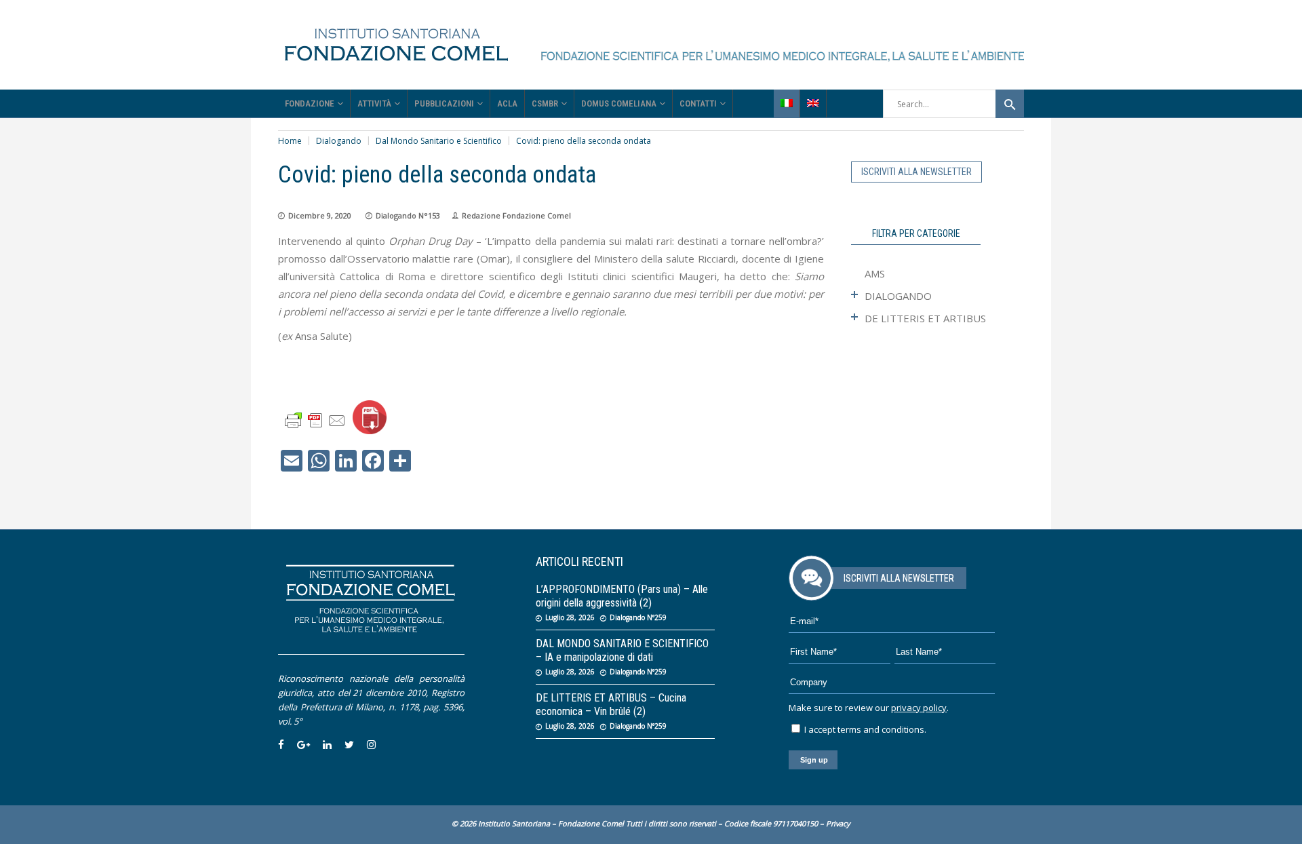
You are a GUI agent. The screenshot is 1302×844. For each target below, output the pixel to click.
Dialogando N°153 (408, 215)
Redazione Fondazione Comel (516, 215)
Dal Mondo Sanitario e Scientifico (439, 141)
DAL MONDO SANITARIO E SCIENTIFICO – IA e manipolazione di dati (622, 650)
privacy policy (919, 708)
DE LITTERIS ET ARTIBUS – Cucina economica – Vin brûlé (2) (611, 704)
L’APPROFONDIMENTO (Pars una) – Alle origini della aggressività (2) (622, 596)
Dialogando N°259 (638, 617)
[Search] (1009, 104)
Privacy (838, 823)
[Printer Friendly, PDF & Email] (315, 419)
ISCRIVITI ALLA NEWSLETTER (916, 171)
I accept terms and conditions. (864, 729)
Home (290, 141)
